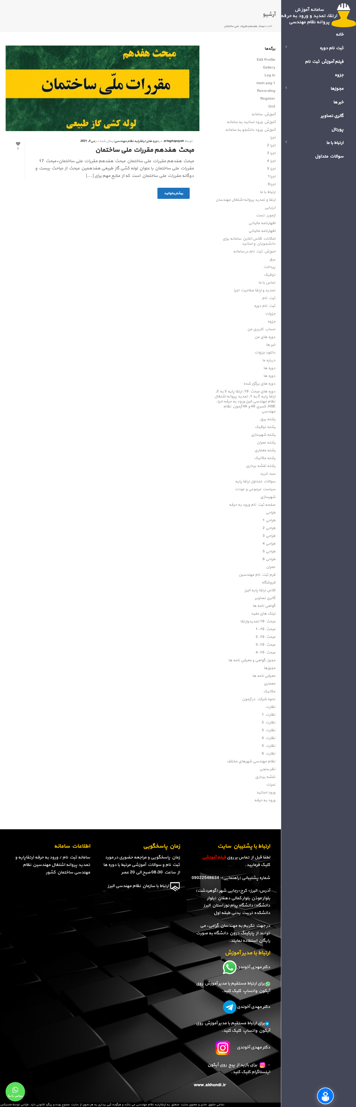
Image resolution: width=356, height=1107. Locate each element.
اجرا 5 (271, 168)
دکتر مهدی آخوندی (253, 967)
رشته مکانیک (264, 458)
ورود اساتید (265, 792)
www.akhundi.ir (210, 1085)
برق (272, 259)
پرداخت (269, 267)
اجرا (272, 137)
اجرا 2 (271, 145)
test (271, 106)
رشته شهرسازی (263, 434)
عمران (270, 567)
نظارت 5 (268, 745)
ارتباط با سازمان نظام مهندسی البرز (138, 886)
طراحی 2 (269, 528)
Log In (269, 75)
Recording (266, 91)
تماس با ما (266, 282)
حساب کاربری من (261, 329)
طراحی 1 (269, 520)
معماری (269, 683)
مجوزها (269, 668)
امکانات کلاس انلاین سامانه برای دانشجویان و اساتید (248, 241)
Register (267, 98)
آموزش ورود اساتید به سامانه (251, 122)
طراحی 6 (269, 559)
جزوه (271, 321)
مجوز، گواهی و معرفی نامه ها (251, 660)
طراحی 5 (269, 551)
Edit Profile (266, 59)
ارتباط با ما (267, 192)
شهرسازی (267, 497)
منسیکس (6, 1104)
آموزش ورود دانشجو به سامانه (250, 129)
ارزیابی (269, 207)
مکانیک (269, 691)
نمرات (270, 784)
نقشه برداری (265, 777)
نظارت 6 (268, 753)
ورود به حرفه (264, 800)
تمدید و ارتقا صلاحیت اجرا (254, 290)
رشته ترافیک (265, 427)
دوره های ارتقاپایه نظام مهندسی (136, 141)
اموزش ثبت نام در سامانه (254, 251)
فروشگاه (268, 582)
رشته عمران (266, 442)
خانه (269, 26)
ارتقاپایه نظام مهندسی (151, 1104)
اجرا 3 (271, 153)
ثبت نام (268, 298)
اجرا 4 (271, 161)
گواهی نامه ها (264, 605)
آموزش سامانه (263, 114)
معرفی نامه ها (263, 675)
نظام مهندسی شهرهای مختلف (251, 761)
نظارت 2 (268, 722)
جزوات (270, 313)
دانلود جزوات (264, 352)
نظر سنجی (267, 769)
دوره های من (264, 337)
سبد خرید (267, 473)
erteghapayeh (174, 141)
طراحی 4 (269, 543)
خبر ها (270, 344)
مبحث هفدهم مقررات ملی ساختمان (144, 150)
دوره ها (269, 368)
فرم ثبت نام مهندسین (257, 574)
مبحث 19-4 (265, 652)
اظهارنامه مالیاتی (261, 223)
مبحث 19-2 (265, 637)
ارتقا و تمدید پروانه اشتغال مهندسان (245, 199)
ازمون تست (265, 215)
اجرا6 (271, 184)
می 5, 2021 (87, 141)
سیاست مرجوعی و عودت (255, 489)
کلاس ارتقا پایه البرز (259, 590)
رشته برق (267, 419)
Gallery (269, 67)
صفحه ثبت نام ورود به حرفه (252, 504)
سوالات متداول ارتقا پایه (255, 481)
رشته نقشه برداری (260, 466)
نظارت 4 (268, 738)
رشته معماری (264, 450)
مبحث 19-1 (265, 629)
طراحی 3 (269, 536)
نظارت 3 (268, 730)
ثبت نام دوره (264, 306)
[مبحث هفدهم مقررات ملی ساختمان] (102, 88)
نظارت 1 (268, 714)
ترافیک (269, 274)
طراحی (270, 512)
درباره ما (268, 360)
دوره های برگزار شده (259, 383)
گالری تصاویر (265, 598)
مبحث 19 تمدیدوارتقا (257, 621)
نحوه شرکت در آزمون (258, 699)
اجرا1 (271, 176)
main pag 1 (265, 83)
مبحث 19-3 (265, 644)
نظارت (270, 707)
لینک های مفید (263, 613)
